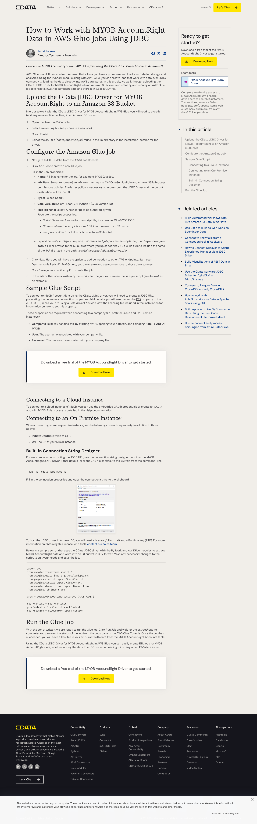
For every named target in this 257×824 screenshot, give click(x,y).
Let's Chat (223, 7)
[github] (30, 766)
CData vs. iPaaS (137, 760)
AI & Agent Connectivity (136, 747)
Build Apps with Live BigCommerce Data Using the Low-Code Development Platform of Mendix (207, 313)
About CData (165, 734)
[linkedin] (18, 766)
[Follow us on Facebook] (153, 53)
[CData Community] (37, 766)
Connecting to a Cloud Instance (209, 165)
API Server (76, 756)
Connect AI (105, 740)
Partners (162, 762)
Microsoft (221, 751)
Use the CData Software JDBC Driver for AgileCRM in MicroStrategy (204, 275)
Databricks (222, 740)
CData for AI (156, 7)
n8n (218, 756)
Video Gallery (194, 768)
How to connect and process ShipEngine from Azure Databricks (207, 325)
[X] (24, 766)
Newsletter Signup (197, 756)
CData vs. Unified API (140, 765)
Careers (162, 768)
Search (204, 7)
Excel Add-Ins (78, 768)
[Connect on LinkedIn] (164, 53)
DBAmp (103, 751)
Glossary (192, 762)
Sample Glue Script (197, 159)
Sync (102, 734)
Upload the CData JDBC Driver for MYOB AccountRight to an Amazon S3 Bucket (207, 144)
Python (74, 751)
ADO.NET (75, 745)
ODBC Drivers (78, 734)
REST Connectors (80, 762)
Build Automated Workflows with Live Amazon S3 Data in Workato (206, 220)
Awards (162, 751)
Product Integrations (140, 740)
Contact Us (164, 773)
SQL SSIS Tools (107, 745)
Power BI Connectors (82, 773)
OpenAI (220, 762)
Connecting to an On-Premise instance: (208, 173)
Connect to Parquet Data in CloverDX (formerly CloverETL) (204, 287)
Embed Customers (139, 754)
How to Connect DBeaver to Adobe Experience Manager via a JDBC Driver (207, 251)
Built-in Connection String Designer (205, 183)
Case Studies (194, 740)
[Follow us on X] (158, 53)
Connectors (135, 734)
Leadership (164, 756)
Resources (192, 751)
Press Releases (166, 740)
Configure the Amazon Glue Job (205, 153)
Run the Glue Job (196, 190)
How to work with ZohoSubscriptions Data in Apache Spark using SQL (207, 299)
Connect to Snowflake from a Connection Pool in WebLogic (203, 239)
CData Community (197, 734)
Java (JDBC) (77, 740)
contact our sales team (102, 544)
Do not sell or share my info (224, 813)
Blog (189, 745)
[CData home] (28, 7)
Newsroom (164, 745)
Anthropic (221, 734)
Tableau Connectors (81, 779)
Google (220, 745)
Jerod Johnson (47, 51)
